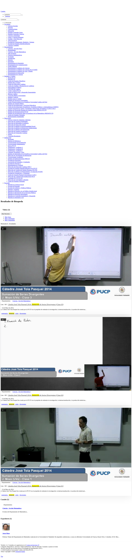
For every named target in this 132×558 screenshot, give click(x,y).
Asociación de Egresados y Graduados (19, 162)
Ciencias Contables (13, 45)
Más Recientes (6, 214)
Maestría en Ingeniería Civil (16, 197)
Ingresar (7, 16)
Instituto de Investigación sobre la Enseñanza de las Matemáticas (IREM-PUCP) (30, 113)
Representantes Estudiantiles (16, 116)
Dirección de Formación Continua (17, 133)
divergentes (23, 313)
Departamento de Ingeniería (16, 63)
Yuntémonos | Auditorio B (15, 149)
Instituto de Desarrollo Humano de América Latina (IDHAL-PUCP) (27, 110)
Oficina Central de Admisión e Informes (19, 120)
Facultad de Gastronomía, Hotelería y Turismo (21, 42)
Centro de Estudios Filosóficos (16, 81)
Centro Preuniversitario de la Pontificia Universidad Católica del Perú (27, 102)
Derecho (10, 27)
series (16, 313)
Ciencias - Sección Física (15, 48)
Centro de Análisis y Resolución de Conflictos (21, 86)
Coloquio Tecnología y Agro (16, 152)
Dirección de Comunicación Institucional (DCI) (21, 176)
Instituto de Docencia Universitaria (18, 100)
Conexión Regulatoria (14, 136)
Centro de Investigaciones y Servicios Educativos (22, 105)
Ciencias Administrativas (15, 55)
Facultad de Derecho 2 (14, 163)
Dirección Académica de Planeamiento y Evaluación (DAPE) (25, 171)
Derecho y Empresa (13, 189)
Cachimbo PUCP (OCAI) (15, 178)
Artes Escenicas (12, 40)
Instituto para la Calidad (14, 99)
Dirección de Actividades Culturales (18, 180)
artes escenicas (12, 53)
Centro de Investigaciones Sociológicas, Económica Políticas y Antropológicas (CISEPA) (33, 107)
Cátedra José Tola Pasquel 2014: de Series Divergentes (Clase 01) (35, 486)
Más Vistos (8, 217)
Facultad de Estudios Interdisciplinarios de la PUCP (22, 168)
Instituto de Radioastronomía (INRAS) (19, 158)
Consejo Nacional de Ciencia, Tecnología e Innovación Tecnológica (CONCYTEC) (32, 108)
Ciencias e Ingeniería (14, 35)
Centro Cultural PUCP (14, 90)
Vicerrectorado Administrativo (16, 144)
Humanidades (12, 50)
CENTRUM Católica (14, 89)
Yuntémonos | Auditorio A (15, 147)
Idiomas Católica (12, 94)
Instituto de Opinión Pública (16, 103)
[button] (3, 11)
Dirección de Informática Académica (18, 123)
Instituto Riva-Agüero (14, 82)
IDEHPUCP (11, 79)
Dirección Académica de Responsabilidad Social (21, 126)
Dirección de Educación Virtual (17, 124)
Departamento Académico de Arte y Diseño (20, 71)
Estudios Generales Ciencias (16, 34)
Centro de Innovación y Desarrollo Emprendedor (22, 92)
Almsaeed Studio (20, 551)
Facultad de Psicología (14, 160)
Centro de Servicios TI (32, 545)
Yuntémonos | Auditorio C (15, 150)
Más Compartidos (10, 220)
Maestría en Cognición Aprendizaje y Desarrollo (21, 196)
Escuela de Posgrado (14, 186)
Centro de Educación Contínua (16, 84)
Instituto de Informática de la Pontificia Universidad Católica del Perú (27, 154)
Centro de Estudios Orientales (16, 115)
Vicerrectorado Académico (15, 157)
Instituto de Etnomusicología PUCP (18, 112)
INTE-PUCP (11, 78)
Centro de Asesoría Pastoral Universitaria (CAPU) (22, 175)
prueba (10, 134)
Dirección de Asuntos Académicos (17, 131)
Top (2, 556)
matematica (4, 313)
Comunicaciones (12, 29)
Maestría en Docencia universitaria (17, 194)
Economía (11, 56)
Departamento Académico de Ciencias (19, 68)
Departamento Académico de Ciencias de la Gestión (22, 69)
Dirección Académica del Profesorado (18, 129)
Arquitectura (11, 58)
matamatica (4, 404)
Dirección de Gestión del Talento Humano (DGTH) (22, 170)
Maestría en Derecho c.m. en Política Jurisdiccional (22, 191)
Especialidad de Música (14, 87)
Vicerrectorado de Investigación (17, 142)
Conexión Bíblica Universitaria (17, 95)
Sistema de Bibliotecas (14, 141)
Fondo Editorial (12, 66)
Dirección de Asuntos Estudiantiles (18, 121)
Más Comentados (10, 218)
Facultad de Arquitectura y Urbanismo (19, 173)
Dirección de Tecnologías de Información (19, 155)
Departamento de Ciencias (15, 74)
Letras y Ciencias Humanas (15, 37)
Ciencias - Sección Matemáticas (17, 52)
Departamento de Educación (16, 73)
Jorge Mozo (6, 533)
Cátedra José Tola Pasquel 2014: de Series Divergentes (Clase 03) (35, 304)
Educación (11, 31)
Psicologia (11, 61)
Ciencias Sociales (13, 26)
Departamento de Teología (15, 165)
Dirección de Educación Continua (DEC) (19, 167)
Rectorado (11, 139)
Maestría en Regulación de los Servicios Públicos (22, 192)
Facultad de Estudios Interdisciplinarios (19, 44)
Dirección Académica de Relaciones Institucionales (22, 128)
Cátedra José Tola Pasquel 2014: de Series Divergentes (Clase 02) (35, 395)
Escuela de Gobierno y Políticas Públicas (19, 188)
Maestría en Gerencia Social (16, 184)
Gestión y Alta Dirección (15, 39)
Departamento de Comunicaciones (17, 65)
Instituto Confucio (13, 97)
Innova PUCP (12, 146)
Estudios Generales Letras (15, 32)
